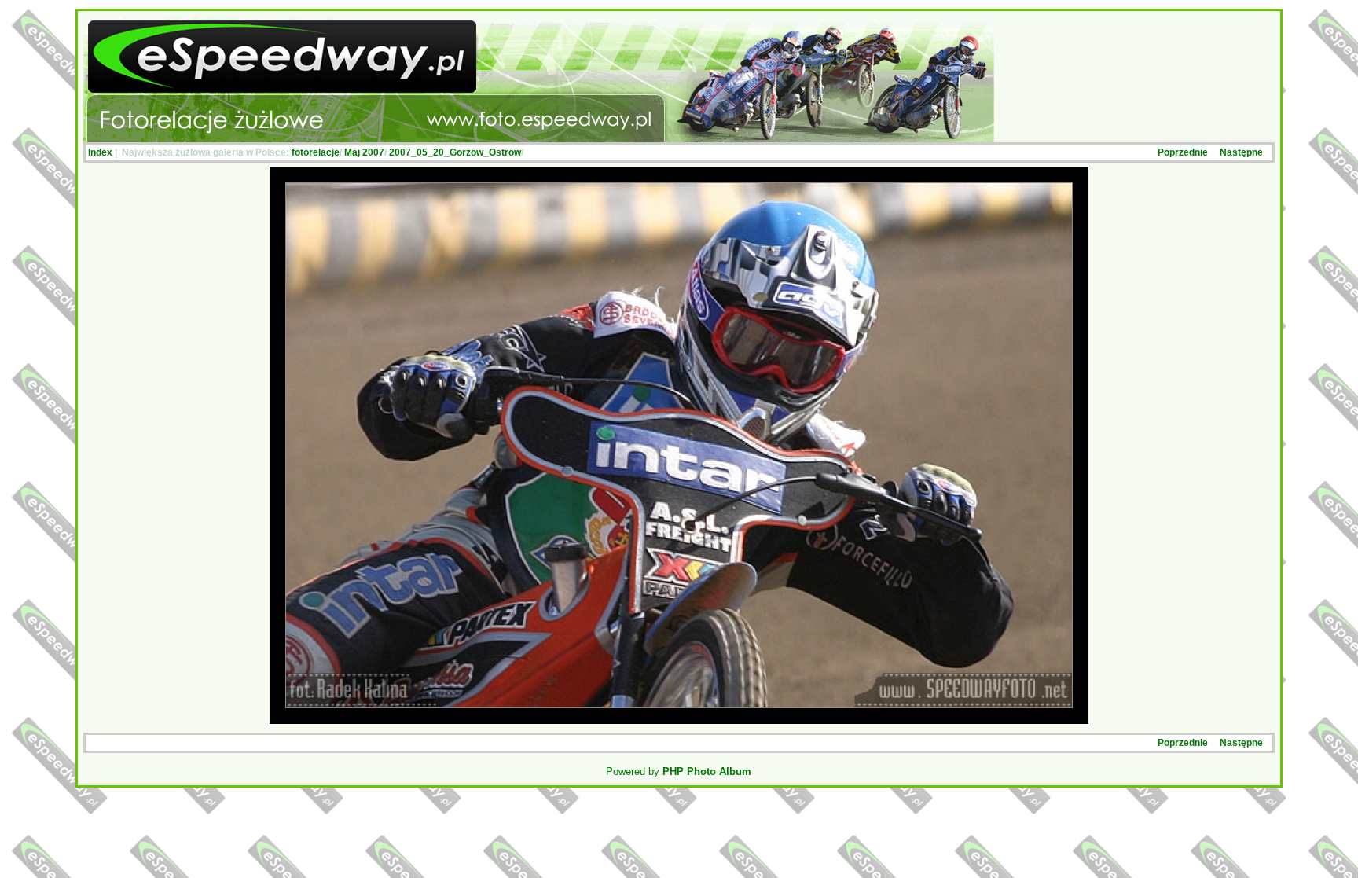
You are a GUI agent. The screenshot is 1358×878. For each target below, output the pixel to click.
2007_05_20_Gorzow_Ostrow (455, 152)
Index (100, 152)
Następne (1241, 152)
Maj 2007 (364, 152)
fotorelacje (316, 152)
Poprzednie (1183, 152)
